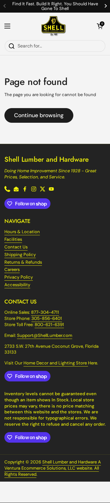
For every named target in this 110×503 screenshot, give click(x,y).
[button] (100, 26)
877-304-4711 (45, 312)
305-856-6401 (46, 318)
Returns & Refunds (23, 262)
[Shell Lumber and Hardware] (53, 26)
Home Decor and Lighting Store (55, 363)
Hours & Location (22, 232)
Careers (12, 269)
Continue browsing (39, 115)
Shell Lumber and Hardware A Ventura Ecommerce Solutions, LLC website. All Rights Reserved (52, 468)
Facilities (13, 239)
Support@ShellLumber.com (44, 335)
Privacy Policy (18, 277)
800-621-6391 (49, 325)
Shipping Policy (20, 255)
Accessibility (17, 285)
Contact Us (16, 247)
